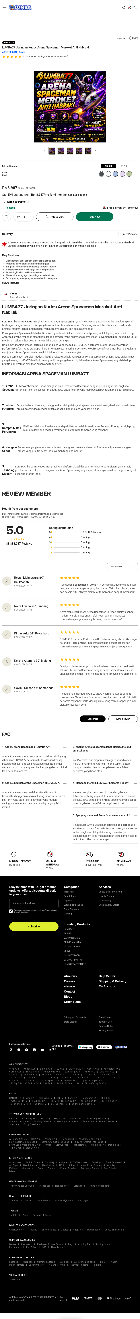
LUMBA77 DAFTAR (73, 960)
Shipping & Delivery (112, 981)
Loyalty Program (107, 896)
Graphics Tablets (41, 1215)
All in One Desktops (84, 1262)
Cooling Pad (85, 1244)
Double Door (115, 1145)
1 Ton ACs (74, 1074)
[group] (108, 166)
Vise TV (30, 1098)
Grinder (111, 1165)
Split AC (35, 1139)
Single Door (97, 1145)
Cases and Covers (114, 1229)
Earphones (79, 1186)
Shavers (28, 1200)
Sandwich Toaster (90, 1168)
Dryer (48, 1145)
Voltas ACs (29, 1069)
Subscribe (34, 926)
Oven (40, 1168)
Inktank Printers (56, 1265)
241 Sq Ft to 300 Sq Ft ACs (91, 1083)
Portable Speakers (99, 1186)
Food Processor (114, 1162)
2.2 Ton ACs (48, 1077)
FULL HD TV (38, 1101)
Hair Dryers (84, 1200)
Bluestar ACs (76, 1069)
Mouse (12, 1244)
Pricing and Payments (75, 1017)
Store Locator (70, 1022)
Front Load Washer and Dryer (25, 1145)
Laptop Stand (103, 1244)
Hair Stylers (44, 1200)
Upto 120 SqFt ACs (92, 1080)
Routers (97, 1265)
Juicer (72, 1165)
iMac (102, 1262)
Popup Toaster (68, 1168)
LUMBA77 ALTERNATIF (75, 964)
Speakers (14, 1124)
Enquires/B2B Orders (109, 905)
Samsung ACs (72, 1071)
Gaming (68, 913)
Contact (69, 991)
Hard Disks (57, 1247)
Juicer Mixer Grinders (91, 1165)
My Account (107, 986)
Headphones (62, 1186)
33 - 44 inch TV (110, 1101)
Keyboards (27, 1244)
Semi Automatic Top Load (55, 1142)
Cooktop (96, 1162)
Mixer (12, 1171)
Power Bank (93, 1229)
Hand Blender (30, 1165)
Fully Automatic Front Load (88, 1142)
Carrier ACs (15, 1071)
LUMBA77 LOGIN (72, 955)
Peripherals (15, 1247)
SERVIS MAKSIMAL (73, 942)
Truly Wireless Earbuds (21, 1186)
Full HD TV (76, 1118)
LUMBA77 (8, 321)
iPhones (32, 1229)
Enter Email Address (24, 903)
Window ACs (30, 1074)
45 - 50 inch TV (17, 1104)
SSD (44, 1247)
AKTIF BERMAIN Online (13, 52)
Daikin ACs (46, 1069)
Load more (93, 719)
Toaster (52, 1168)
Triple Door (15, 1148)
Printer (113, 1262)
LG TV (60, 1098)
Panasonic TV (89, 1098)
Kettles (13, 1168)
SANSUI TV (15, 1098)
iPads (25, 1215)
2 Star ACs (99, 1077)
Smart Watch (16, 1279)
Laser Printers (36, 1265)
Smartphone (70, 896)
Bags (70, 1244)
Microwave (27, 1168)
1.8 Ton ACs (15, 1077)
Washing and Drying (90, 1139)
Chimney (50, 1162)
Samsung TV (45, 1098)
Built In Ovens (33, 1162)
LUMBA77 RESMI (72, 946)
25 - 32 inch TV (89, 1101)
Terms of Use (105, 1022)
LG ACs (60, 1069)
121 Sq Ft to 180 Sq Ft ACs (23, 1083)
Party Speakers (71, 909)
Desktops (64, 1262)
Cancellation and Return (110, 891)
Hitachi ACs (32, 1071)
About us (70, 976)
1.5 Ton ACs (108, 1074)
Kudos (28, 321)
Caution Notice (106, 1026)
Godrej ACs (93, 1069)
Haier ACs (89, 1071)
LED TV (13, 1118)
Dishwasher (62, 1145)
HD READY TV (68, 1101)
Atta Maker (15, 1162)
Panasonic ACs (52, 1071)
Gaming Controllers (67, 1121)
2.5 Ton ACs (66, 1077)
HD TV (53, 1101)
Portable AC (68, 1139)
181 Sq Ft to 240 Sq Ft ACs (57, 1083)
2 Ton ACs (32, 1077)
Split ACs (14, 1074)
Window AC (51, 1139)
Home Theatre (106, 1121)
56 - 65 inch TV (59, 1104)
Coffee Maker (80, 1162)
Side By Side (32, 1148)
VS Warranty (105, 900)
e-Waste (69, 986)
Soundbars (88, 1121)
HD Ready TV (29, 1118)
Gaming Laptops (46, 1262)
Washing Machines (73, 905)
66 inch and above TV (83, 1104)
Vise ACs (14, 1069)
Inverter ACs (70, 1080)
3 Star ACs (115, 1077)
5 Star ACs (31, 1080)
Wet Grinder (110, 1168)
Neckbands (44, 1186)
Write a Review (123, 719)
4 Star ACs (15, 1080)
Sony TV (72, 1098)
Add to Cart (57, 216)
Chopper (63, 1162)
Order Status (72, 1001)
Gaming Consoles (43, 1121)
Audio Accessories (19, 1121)
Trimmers (14, 1200)
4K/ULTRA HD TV (18, 1101)
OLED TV (106, 1098)
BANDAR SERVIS (72, 938)
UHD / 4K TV (59, 1118)
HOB (61, 1165)
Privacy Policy (106, 1030)
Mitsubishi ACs (112, 1069)
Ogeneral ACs (107, 1071)
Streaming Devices (96, 1118)
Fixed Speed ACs (50, 1080)
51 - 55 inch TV (38, 1104)
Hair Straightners (64, 1200)
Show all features (10, 283)
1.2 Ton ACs (90, 1074)
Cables (64, 1229)
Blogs (68, 996)
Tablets (13, 1215)
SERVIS (67, 933)
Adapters (78, 1229)
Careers (69, 981)
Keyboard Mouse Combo (50, 1244)
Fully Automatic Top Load (23, 1142)
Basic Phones (49, 1229)
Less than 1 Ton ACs (53, 1074)
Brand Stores (105, 1017)
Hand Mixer (48, 1165)
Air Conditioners (18, 1139)
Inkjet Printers (16, 1265)
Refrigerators (80, 1145)
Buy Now (95, 216)
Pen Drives (32, 1247)
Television (69, 891)
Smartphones (16, 1229)
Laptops (68, 900)
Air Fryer (13, 1165)
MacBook (28, 1262)
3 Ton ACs (83, 1077)
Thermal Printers (79, 1265)
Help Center (107, 976)
